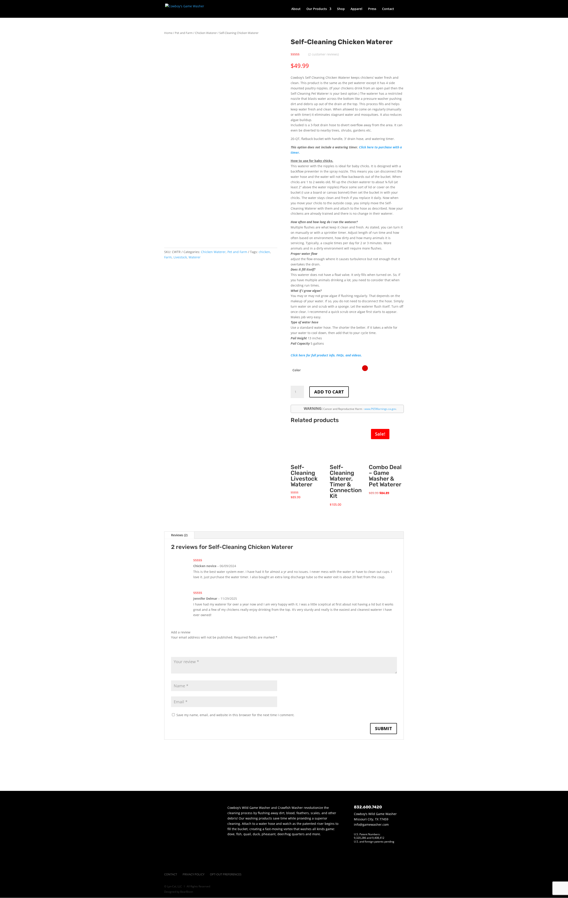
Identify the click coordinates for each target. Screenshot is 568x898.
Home (168, 33)
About (296, 9)
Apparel (356, 9)
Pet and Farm (184, 33)
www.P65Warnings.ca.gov (380, 409)
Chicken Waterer (206, 33)
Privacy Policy (193, 874)
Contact (388, 9)
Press (372, 9)
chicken (264, 252)
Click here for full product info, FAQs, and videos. (326, 355)
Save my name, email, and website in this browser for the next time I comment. (235, 715)
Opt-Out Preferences (225, 874)
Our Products (316, 9)
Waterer (195, 257)
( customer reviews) (323, 54)
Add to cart (329, 392)
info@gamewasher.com (371, 824)
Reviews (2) (179, 535)
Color (296, 370)
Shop (341, 9)
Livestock (180, 257)
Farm (168, 257)
